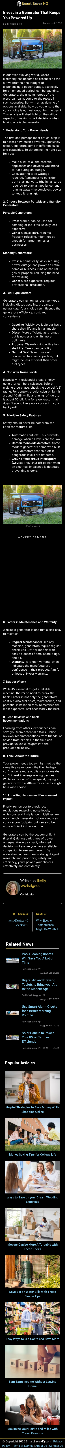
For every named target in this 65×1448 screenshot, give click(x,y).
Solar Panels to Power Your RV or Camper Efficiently (38, 1037)
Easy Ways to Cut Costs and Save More (32, 1339)
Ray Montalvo (29, 969)
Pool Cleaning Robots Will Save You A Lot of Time (37, 958)
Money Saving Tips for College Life (32, 1154)
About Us (41, 1445)
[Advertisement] (32, 572)
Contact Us (56, 1445)
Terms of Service (22, 1445)
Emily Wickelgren (12, 23)
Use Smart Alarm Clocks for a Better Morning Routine (39, 1011)
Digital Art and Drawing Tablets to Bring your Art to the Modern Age (39, 984)
